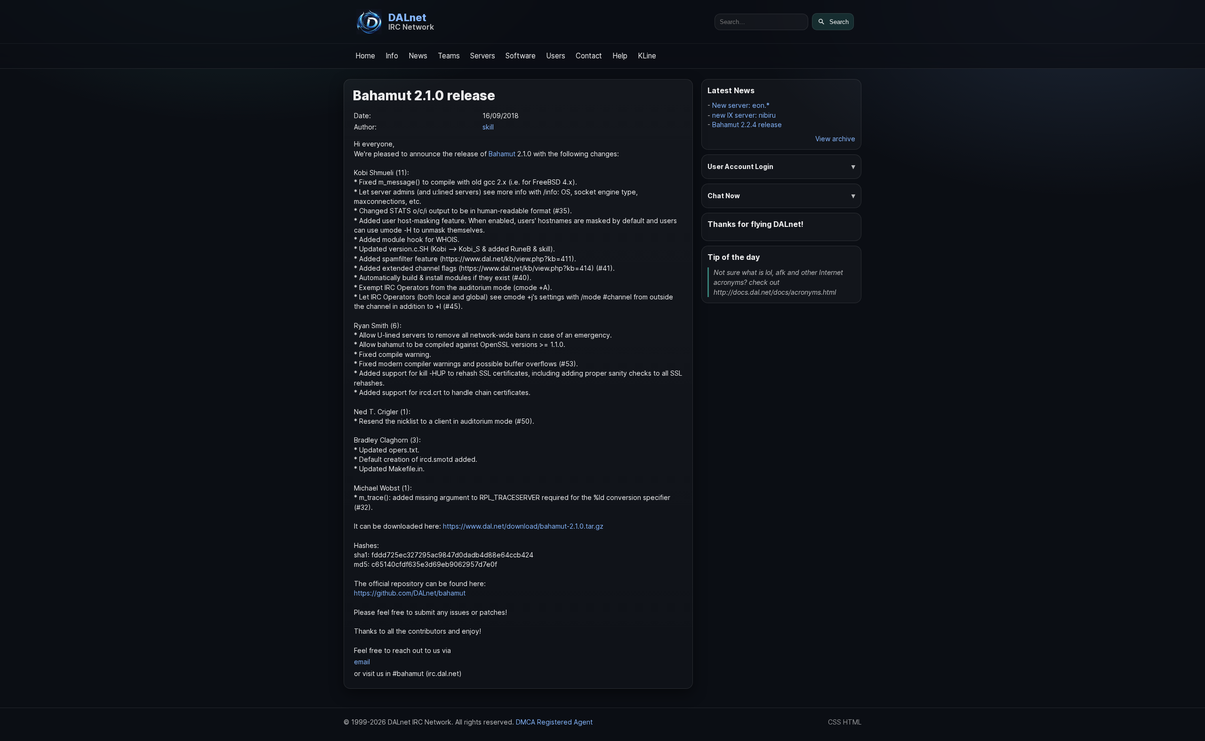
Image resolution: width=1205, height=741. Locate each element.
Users (555, 55)
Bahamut (502, 154)
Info (392, 55)
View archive (835, 139)
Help (619, 55)
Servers (482, 55)
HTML (852, 722)
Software (521, 55)
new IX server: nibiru (744, 115)
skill (488, 127)
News (418, 55)
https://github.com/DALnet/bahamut (410, 593)
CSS (834, 722)
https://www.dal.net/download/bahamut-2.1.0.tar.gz (523, 526)
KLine (647, 55)
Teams (449, 55)
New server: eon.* (741, 105)
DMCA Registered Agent (554, 722)
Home (365, 55)
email (362, 662)
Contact (589, 55)
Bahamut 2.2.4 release (747, 125)
